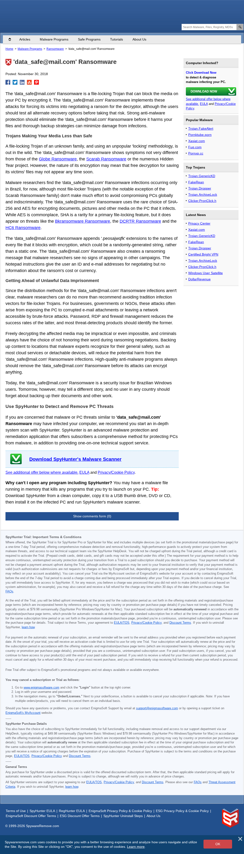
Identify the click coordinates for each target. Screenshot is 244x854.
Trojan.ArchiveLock (202, 194)
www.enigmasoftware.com (41, 687)
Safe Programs (89, 39)
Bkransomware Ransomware (82, 221)
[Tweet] (15, 82)
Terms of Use (16, 811)
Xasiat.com (196, 141)
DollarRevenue (199, 279)
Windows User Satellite (205, 273)
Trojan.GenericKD (201, 176)
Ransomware (55, 49)
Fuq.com (195, 147)
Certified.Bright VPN (203, 254)
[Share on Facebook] (7, 82)
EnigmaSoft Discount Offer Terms (31, 816)
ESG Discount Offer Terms (80, 816)
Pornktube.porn (200, 135)
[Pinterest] (36, 82)
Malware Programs (54, 39)
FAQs (9, 591)
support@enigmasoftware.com (157, 708)
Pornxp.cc (195, 153)
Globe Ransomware (58, 159)
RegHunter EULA (72, 811)
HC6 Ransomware (23, 227)
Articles (24, 39)
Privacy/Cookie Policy (116, 472)
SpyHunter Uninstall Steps (123, 816)
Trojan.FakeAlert (200, 128)
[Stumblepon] (29, 82)
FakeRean (196, 182)
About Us (139, 39)
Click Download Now (201, 72)
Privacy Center (199, 223)
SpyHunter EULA (42, 811)
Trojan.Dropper (199, 188)
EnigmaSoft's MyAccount (23, 713)
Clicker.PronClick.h (202, 201)
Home (12, 39)
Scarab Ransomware (106, 159)
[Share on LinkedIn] (22, 82)
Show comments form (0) (92, 516)
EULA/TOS (121, 622)
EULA (84, 472)
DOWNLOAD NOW (204, 91)
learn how (28, 627)
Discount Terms (180, 622)
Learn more (136, 847)
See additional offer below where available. (41, 472)
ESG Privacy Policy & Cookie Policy (182, 811)
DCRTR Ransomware (140, 221)
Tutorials (116, 39)
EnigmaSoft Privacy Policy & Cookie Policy (120, 811)
